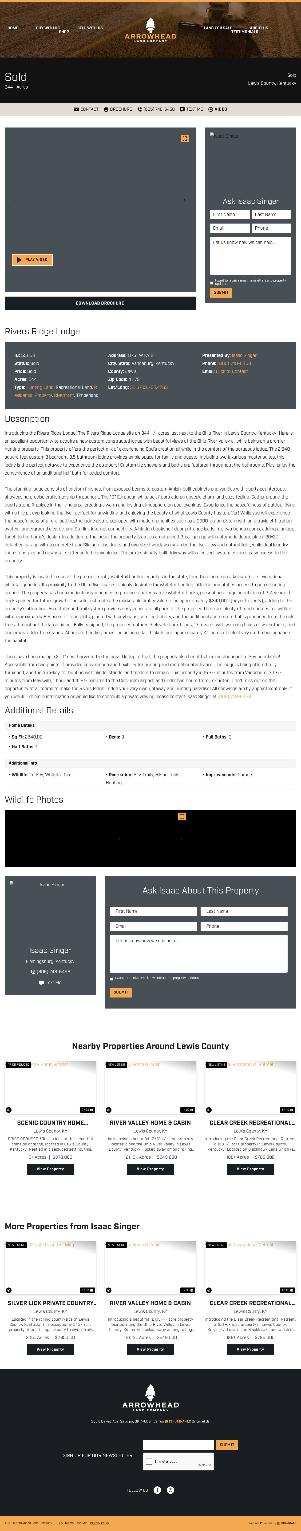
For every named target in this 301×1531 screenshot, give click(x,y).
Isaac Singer (244, 356)
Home (13, 28)
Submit (221, 292)
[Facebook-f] (157, 1490)
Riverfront (64, 395)
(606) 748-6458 (234, 364)
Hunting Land (40, 387)
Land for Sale (218, 28)
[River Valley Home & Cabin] (150, 1087)
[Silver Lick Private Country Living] (50, 1267)
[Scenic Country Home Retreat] (50, 1087)
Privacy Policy (99, 1523)
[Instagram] (170, 1490)
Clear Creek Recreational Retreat (251, 1123)
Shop (64, 32)
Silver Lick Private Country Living (51, 1303)
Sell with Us (90, 28)
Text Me (53, 983)
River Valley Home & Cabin (150, 1123)
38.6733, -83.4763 (149, 387)
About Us (259, 28)
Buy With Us (48, 28)
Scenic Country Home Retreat (50, 1123)
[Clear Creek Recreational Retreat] (250, 1087)
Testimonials (244, 32)
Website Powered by (262, 1523)
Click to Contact (232, 372)
